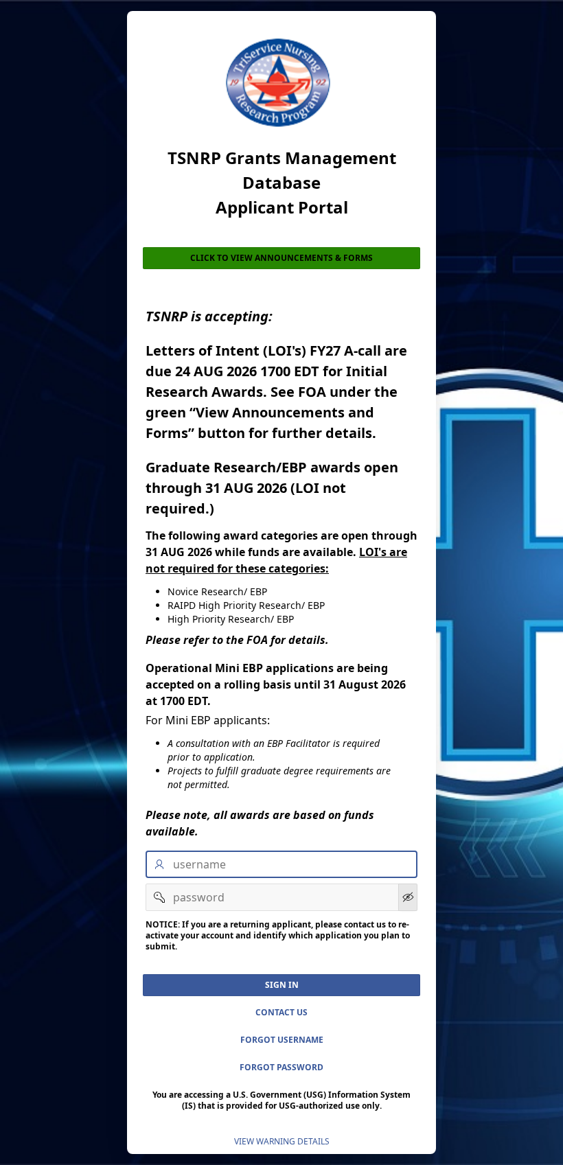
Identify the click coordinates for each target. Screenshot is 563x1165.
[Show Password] (407, 897)
